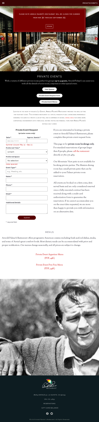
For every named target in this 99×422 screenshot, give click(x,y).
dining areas (69, 118)
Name (9, 176)
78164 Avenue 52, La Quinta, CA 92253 (49, 395)
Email (8, 194)
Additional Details (13, 202)
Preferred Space (13, 157)
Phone (9, 185)
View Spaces (49, 89)
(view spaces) (12, 164)
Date (8, 137)
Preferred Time (13, 148)
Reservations (49, 403)
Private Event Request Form (49, 95)
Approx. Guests (33, 137)
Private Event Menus (49, 102)
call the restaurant (81, 151)
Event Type (11, 167)
